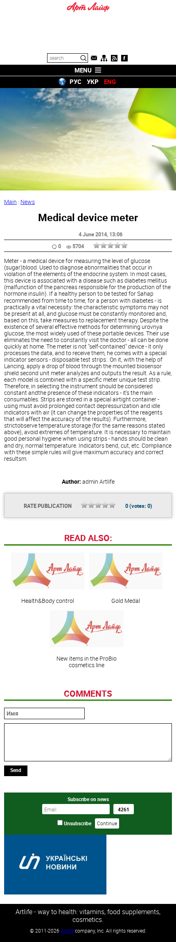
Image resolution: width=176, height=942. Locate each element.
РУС (75, 81)
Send (15, 770)
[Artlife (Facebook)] (124, 58)
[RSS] (114, 58)
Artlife (67, 930)
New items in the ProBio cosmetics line (86, 661)
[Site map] (104, 58)
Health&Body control (47, 600)
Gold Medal (125, 600)
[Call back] (93, 58)
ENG (110, 81)
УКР (93, 81)
